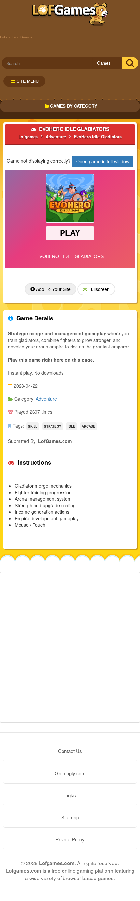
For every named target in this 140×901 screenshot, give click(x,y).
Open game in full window (102, 161)
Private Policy (70, 839)
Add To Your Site (53, 289)
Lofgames (70, 15)
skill (32, 426)
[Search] (130, 63)
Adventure (46, 398)
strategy (52, 426)
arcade (88, 426)
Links (70, 795)
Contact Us (70, 750)
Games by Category (73, 106)
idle (71, 426)
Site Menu (28, 81)
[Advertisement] (70, 647)
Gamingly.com (70, 773)
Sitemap (70, 817)
